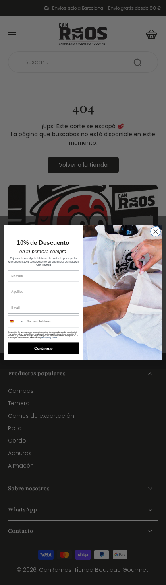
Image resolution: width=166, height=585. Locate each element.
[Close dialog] (156, 231)
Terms (55, 337)
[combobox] (16, 321)
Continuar (43, 348)
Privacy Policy (46, 337)
